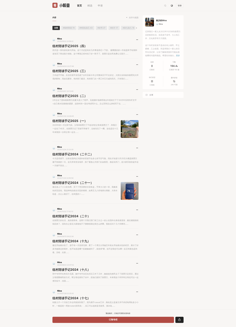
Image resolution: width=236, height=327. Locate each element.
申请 (100, 5)
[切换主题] (171, 5)
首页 (79, 5)
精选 (89, 5)
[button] (137, 39)
